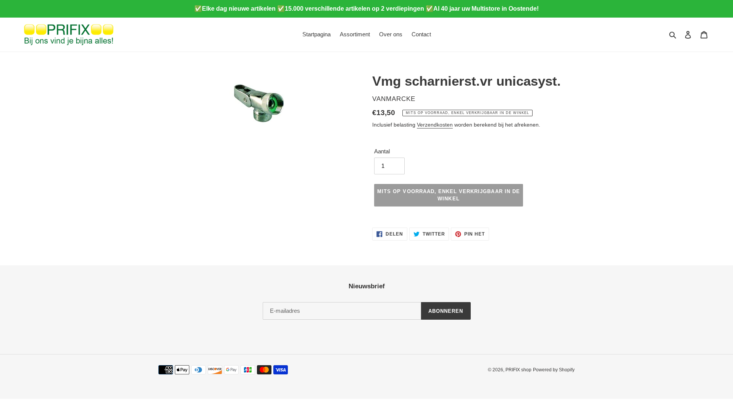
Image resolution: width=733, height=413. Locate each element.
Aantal (382, 151)
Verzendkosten (435, 125)
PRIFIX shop (518, 369)
